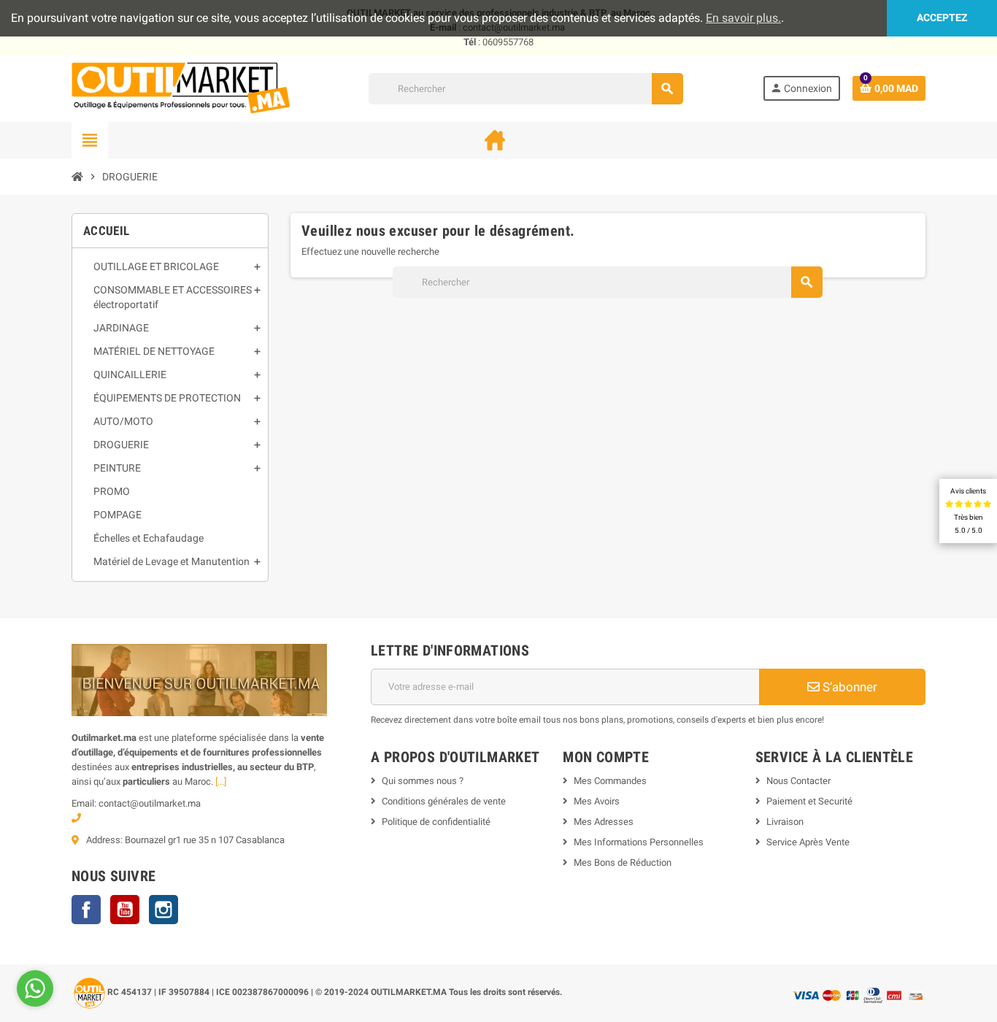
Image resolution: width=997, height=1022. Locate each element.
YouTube (124, 909)
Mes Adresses (604, 821)
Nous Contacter (798, 780)
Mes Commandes (610, 780)
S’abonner (848, 687)
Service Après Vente (808, 842)
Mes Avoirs (597, 801)
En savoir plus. (743, 18)
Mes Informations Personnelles (639, 842)
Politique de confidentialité (436, 821)
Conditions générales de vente (444, 801)
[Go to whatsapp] (35, 988)
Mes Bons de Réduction (622, 862)
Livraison (785, 821)
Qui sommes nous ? (422, 780)
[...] (220, 781)
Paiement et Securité (809, 801)
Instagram (163, 909)
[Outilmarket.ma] (181, 87)
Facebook (86, 909)
